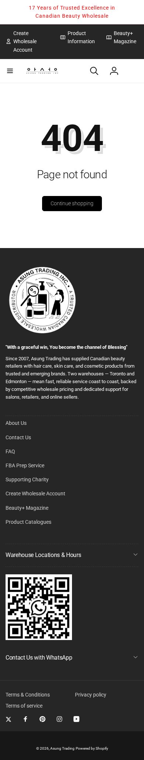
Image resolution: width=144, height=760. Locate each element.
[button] (10, 71)
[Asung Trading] (39, 638)
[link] (27, 41)
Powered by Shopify (92, 748)
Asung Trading (62, 748)
